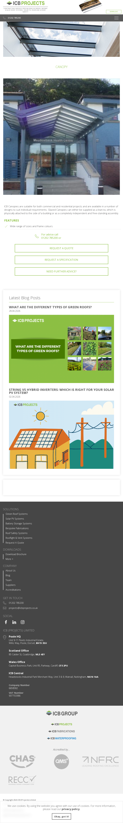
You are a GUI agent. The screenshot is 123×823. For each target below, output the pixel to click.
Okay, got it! (61, 816)
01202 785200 (16, 602)
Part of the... (61, 714)
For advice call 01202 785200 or (51, 236)
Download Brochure (16, 554)
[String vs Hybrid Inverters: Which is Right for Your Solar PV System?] (61, 468)
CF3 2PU (63, 665)
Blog (8, 575)
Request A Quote (61, 248)
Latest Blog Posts (24, 297)
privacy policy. (71, 809)
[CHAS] (22, 762)
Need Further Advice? (61, 271)
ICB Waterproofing (61, 738)
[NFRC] (100, 762)
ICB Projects (61, 724)
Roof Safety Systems (17, 533)
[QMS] (61, 762)
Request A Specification (61, 260)
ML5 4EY (40, 654)
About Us (11, 570)
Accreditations (13, 589)
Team (9, 580)
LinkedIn (14, 622)
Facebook (6, 622)
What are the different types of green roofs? (50, 307)
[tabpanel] (61, 39)
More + (9, 559)
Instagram (22, 622)
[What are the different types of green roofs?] (61, 382)
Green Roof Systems (17, 513)
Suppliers (11, 585)
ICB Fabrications (61, 731)
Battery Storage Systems (19, 523)
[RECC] (22, 780)
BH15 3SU (41, 643)
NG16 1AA (92, 676)
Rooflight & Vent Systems (19, 538)
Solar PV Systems (15, 518)
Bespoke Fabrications (17, 528)
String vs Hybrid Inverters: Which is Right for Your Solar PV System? (61, 391)
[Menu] (116, 17)
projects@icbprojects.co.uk (23, 607)
